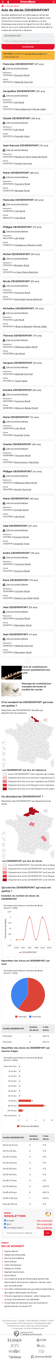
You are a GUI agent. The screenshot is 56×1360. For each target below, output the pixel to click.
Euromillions (10, 1275)
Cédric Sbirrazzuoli (12, 1265)
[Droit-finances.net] (41, 1346)
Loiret (38, 245)
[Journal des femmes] (14, 1340)
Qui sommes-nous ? (10, 1321)
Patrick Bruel (10, 1261)
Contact (51, 1321)
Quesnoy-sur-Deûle (23, 598)
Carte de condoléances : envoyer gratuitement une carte (36, 670)
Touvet (18, 381)
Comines (18, 510)
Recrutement (28, 1323)
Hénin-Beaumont (23, 109)
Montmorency (21, 462)
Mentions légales (42, 1326)
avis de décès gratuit (34, 54)
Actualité (10, 1220)
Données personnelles (43, 1323)
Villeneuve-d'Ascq (23, 347)
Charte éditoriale (32, 1321)
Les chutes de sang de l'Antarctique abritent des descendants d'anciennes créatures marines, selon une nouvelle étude (28, 1282)
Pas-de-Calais (39, 109)
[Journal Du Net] (14, 1345)
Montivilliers (20, 299)
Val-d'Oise (33, 462)
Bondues (19, 190)
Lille (16, 102)
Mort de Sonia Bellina (14, 1258)
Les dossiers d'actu (14, 1227)
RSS (19, 1323)
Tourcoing (18, 75)
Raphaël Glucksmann (14, 1272)
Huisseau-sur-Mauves (25, 245)
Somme (28, 82)
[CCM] (41, 1340)
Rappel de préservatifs (14, 1255)
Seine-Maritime (30, 272)
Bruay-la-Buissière (24, 326)
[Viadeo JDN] (41, 1351)
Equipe (21, 1321)
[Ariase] (14, 1356)
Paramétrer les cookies (16, 1326)
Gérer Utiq (30, 1326)
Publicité (43, 1321)
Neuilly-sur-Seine (23, 157)
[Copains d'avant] (14, 1351)
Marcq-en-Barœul (23, 408)
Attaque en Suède (12, 1268)
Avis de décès (12, 6)
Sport (8, 1224)
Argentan (19, 435)
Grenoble (19, 136)
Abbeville (19, 82)
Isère (26, 136)
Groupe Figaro (17, 1328)
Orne (26, 435)
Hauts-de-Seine (39, 157)
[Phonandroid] (41, 1356)
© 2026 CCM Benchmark (34, 1328)
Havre (19, 272)
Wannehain (19, 625)
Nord (26, 75)
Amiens (19, 163)
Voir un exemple (44, 1220)
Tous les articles (11, 1323)
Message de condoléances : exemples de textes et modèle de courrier (37, 686)
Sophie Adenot (11, 1251)
